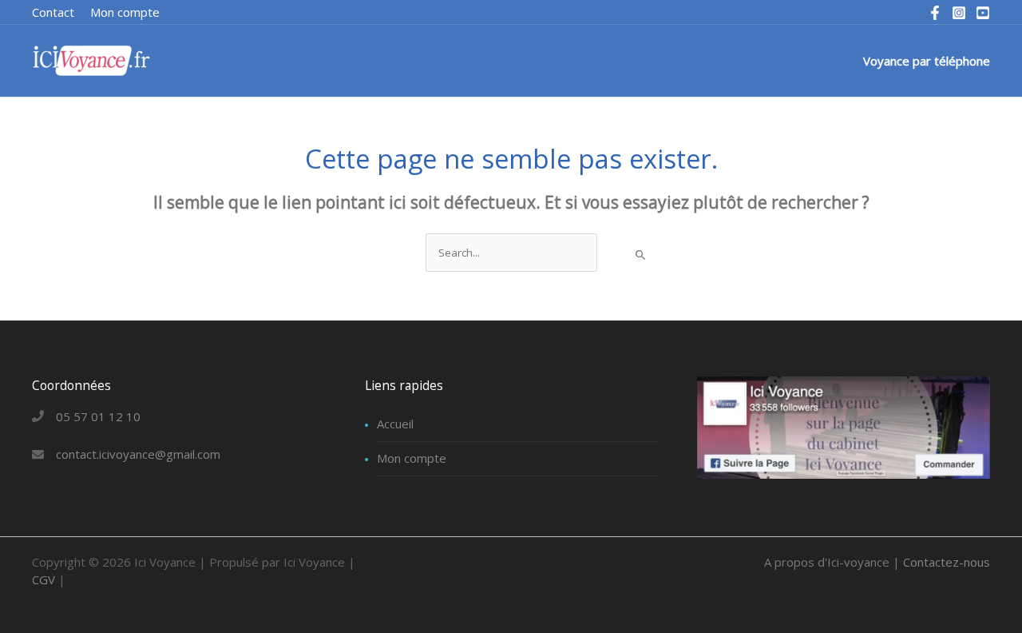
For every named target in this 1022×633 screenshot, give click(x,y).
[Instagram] (959, 13)
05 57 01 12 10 (98, 416)
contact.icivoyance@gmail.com (138, 454)
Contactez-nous (946, 562)
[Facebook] (935, 13)
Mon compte (411, 458)
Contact (53, 12)
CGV (43, 579)
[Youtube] (983, 13)
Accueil (395, 424)
